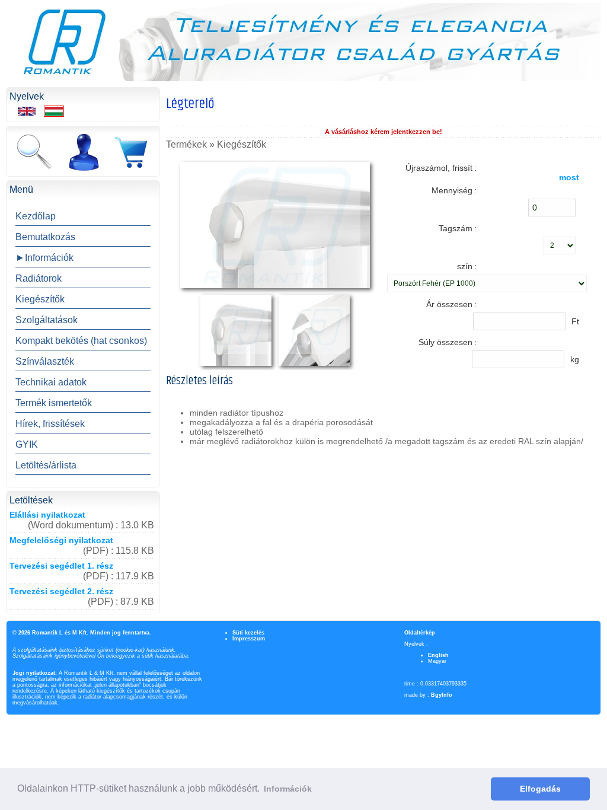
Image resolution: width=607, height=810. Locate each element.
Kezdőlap (35, 216)
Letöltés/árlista (45, 465)
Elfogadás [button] (540, 788)
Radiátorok (38, 278)
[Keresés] (34, 152)
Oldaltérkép (419, 633)
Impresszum (248, 639)
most (569, 177)
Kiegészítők (40, 299)
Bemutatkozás (45, 237)
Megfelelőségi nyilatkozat (61, 540)
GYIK (26, 444)
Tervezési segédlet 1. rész (61, 565)
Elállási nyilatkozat (47, 514)
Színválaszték (44, 361)
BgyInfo (441, 695)
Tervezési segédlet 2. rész (61, 591)
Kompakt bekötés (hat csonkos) (81, 341)
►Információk (44, 258)
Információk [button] (288, 788)
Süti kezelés (248, 633)
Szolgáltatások (46, 320)
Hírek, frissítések (50, 424)
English (438, 655)
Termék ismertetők (53, 403)
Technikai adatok (51, 382)
